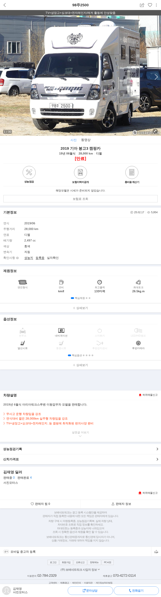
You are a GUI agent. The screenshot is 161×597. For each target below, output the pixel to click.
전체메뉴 (94, 562)
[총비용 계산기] (131, 173)
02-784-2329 (46, 575)
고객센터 (53, 583)
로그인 (53, 562)
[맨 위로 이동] (156, 551)
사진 (73, 140)
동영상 (86, 140)
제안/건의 (76, 583)
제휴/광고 (64, 583)
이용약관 (88, 583)
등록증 (40, 257)
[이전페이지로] (4, 5)
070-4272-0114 (124, 575)
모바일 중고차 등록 (23, 551)
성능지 (28, 257)
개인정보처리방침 (104, 583)
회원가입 (66, 562)
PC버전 (107, 562)
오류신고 (80, 562)
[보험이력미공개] (80, 173)
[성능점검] (29, 178)
